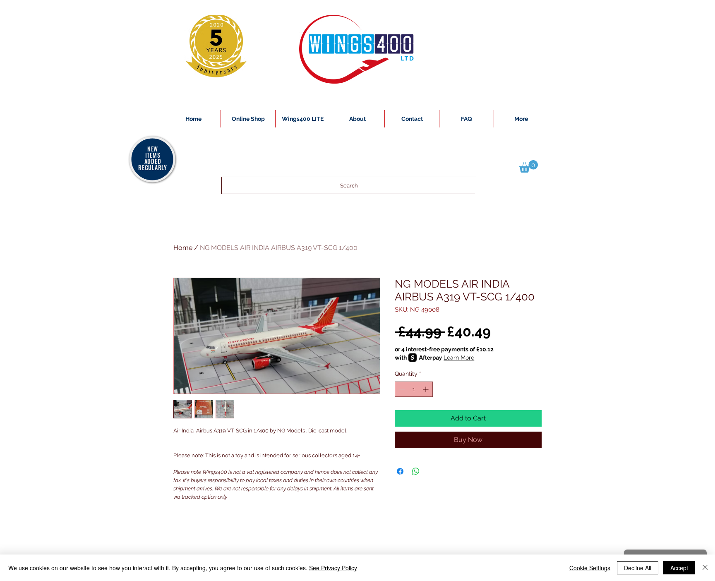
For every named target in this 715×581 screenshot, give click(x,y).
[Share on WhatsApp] (416, 471)
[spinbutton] (413, 389)
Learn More (459, 357)
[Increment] (426, 389)
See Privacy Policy (333, 568)
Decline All (637, 568)
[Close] (705, 567)
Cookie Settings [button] (589, 568)
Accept (679, 568)
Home (182, 248)
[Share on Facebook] (400, 471)
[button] (528, 166)
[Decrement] (401, 389)
